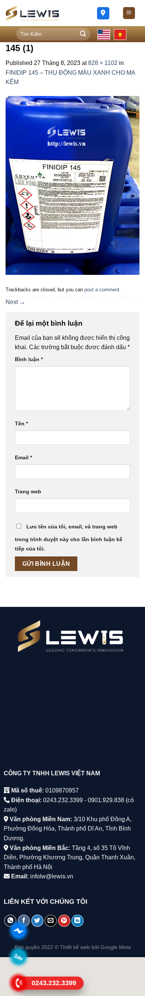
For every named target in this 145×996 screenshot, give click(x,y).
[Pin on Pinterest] (64, 921)
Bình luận (29, 359)
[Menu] (129, 13)
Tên (21, 423)
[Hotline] (19, 983)
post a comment (101, 289)
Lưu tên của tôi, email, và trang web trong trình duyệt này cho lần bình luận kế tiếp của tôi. (68, 538)
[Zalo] (19, 957)
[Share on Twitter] (37, 921)
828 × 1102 (102, 63)
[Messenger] (19, 930)
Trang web (28, 491)
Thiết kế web (75, 947)
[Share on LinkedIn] (77, 921)
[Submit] (83, 34)
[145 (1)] (72, 185)
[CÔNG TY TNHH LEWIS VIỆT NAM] (43, 13)
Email (23, 457)
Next (15, 302)
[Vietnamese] (120, 34)
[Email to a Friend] (51, 921)
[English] (103, 34)
